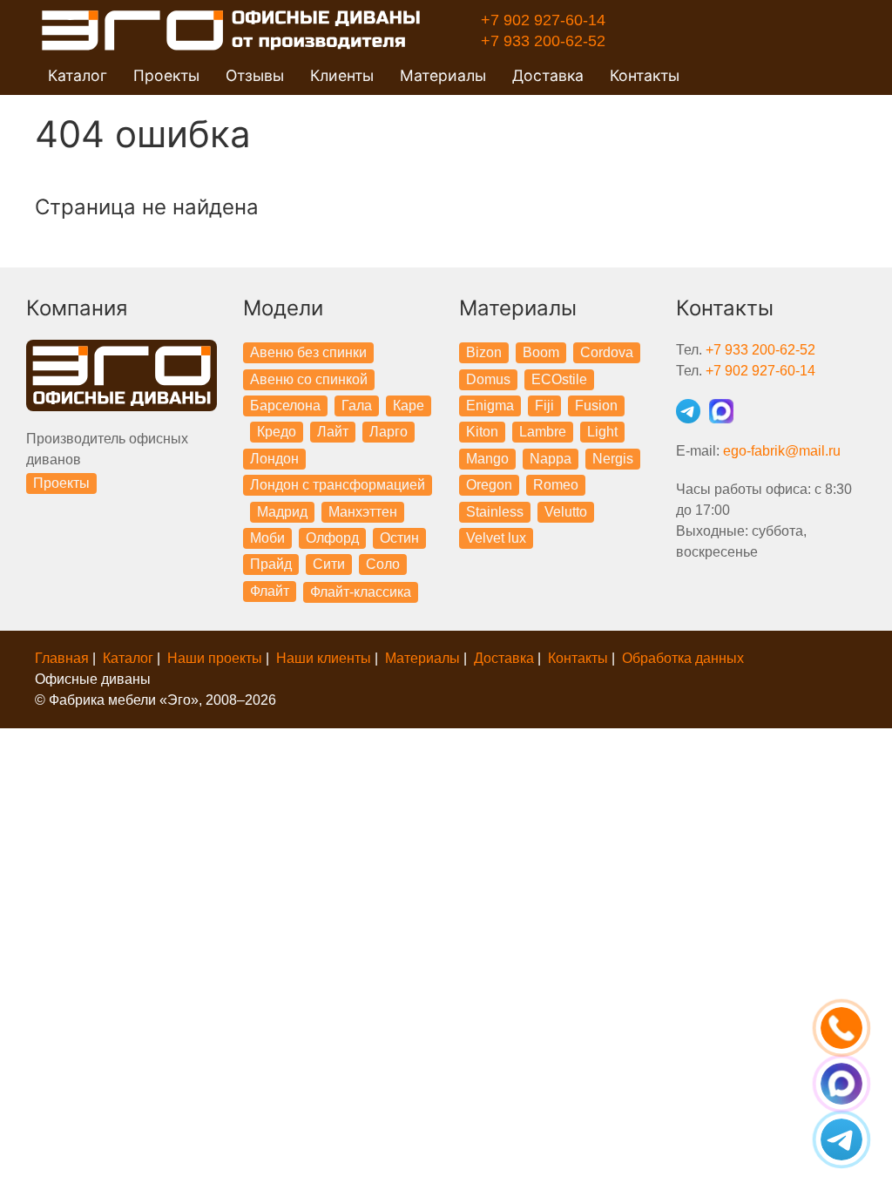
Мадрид (282, 511)
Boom (541, 352)
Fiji (544, 405)
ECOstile (559, 379)
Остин (399, 538)
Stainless (495, 511)
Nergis (612, 458)
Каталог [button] (77, 75)
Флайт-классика (360, 592)
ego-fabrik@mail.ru (782, 450)
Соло (383, 564)
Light (602, 431)
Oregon (489, 484)
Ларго (388, 431)
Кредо (276, 431)
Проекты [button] (166, 75)
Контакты (644, 75)
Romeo (555, 484)
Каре (408, 405)
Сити (329, 564)
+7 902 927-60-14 (543, 20)
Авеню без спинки (308, 352)
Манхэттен (362, 511)
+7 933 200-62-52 (543, 41)
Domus (488, 379)
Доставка (548, 75)
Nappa (550, 458)
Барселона (285, 405)
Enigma (490, 405)
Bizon (484, 352)
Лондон (274, 458)
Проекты (61, 483)
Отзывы (255, 75)
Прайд (271, 564)
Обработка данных (683, 658)
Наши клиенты (323, 658)
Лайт (332, 431)
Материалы (422, 658)
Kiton (482, 431)
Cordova (606, 352)
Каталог (128, 658)
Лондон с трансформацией (337, 484)
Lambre (542, 431)
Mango (487, 458)
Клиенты (342, 75)
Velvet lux (496, 538)
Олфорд (332, 538)
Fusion (596, 405)
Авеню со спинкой (309, 379)
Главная (62, 658)
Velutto (565, 511)
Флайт (269, 591)
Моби (267, 538)
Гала (356, 405)
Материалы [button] (443, 75)
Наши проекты (214, 658)
